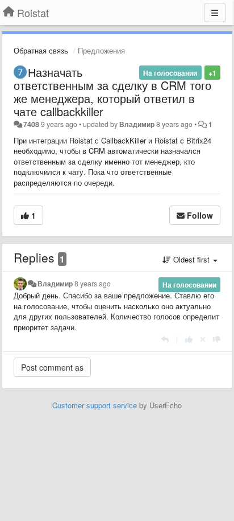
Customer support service (94, 405)
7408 (31, 124)
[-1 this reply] (216, 339)
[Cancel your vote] (203, 339)
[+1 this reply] (189, 339)
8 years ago (92, 283)
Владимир (136, 124)
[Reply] (165, 339)
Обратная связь (41, 50)
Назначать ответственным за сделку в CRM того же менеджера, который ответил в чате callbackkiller (112, 92)
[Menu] (214, 12)
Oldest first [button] (191, 259)
